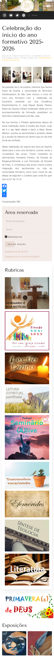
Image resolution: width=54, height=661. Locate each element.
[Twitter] (27, 190)
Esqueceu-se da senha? (16, 251)
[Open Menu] (8, 5)
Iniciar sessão (17, 244)
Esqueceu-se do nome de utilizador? (22, 256)
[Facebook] (27, 186)
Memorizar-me (14, 237)
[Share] (27, 195)
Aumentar (17, 73)
